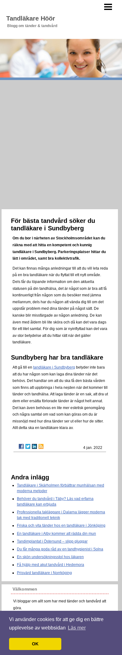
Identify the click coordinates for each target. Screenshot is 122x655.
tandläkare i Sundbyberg (54, 367)
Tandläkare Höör (30, 18)
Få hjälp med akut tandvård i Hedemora (50, 565)
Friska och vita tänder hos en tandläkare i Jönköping (61, 525)
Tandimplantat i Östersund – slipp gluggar (52, 541)
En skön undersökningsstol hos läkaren (50, 557)
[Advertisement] (61, 144)
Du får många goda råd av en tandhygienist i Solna (60, 549)
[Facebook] (21, 446)
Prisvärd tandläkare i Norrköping (44, 573)
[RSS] (40, 446)
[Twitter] (27, 446)
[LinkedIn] (34, 446)
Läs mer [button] (77, 627)
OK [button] (35, 643)
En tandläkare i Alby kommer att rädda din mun (56, 533)
